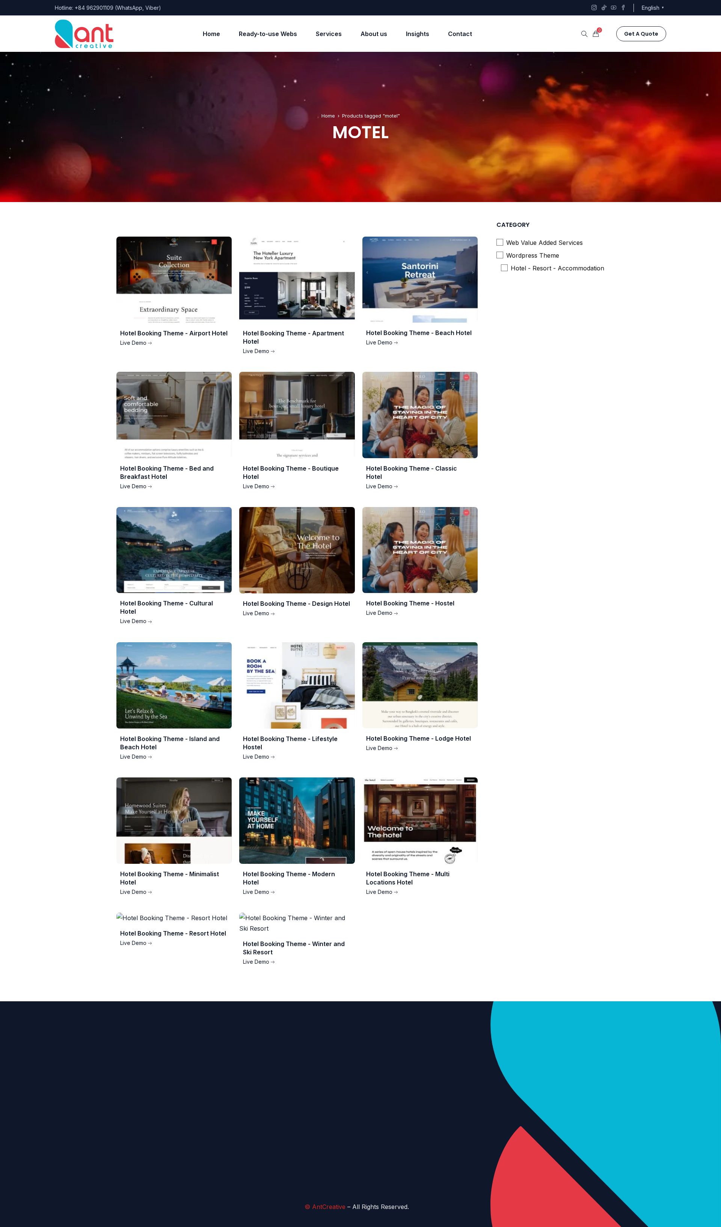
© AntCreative (325, 1206)
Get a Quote (641, 34)
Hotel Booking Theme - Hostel (410, 603)
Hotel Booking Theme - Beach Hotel (419, 333)
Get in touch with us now (395, 1173)
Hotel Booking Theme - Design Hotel (296, 603)
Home (328, 116)
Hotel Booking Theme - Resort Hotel (173, 933)
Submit (305, 1171)
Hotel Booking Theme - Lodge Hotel (418, 738)
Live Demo (133, 343)
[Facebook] (524, 1123)
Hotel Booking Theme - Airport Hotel (174, 333)
